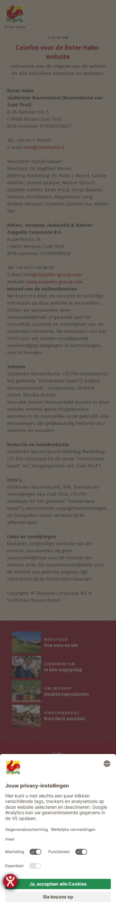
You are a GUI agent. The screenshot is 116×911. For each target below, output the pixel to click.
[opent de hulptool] (10, 881)
